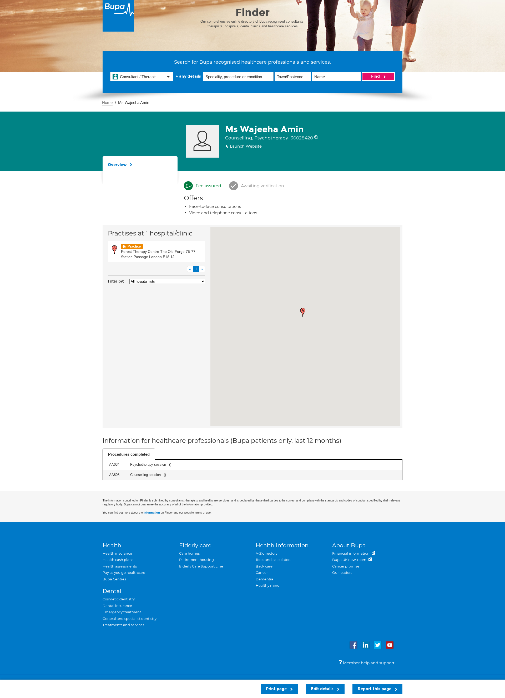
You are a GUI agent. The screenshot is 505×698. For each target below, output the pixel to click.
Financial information (351, 553)
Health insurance (117, 553)
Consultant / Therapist (139, 76)
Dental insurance (117, 606)
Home (107, 102)
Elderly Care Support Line (201, 566)
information (152, 512)
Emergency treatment (122, 612)
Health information (282, 545)
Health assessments (120, 566)
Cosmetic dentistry (119, 599)
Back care (264, 566)
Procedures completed (129, 454)
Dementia (264, 579)
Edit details (323, 688)
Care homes (189, 553)
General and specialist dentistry (129, 618)
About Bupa (349, 545)
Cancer (262, 572)
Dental (112, 591)
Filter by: (116, 281)
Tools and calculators (273, 560)
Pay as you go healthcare (124, 572)
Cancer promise (345, 566)
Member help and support (368, 662)
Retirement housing (196, 560)
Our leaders (342, 572)
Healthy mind (268, 585)
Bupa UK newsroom (349, 560)
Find (376, 76)
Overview (117, 164)
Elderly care (195, 545)
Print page (277, 688)
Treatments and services (123, 625)
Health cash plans (118, 560)
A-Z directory (266, 553)
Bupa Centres (114, 579)
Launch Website (246, 146)
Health (112, 545)
